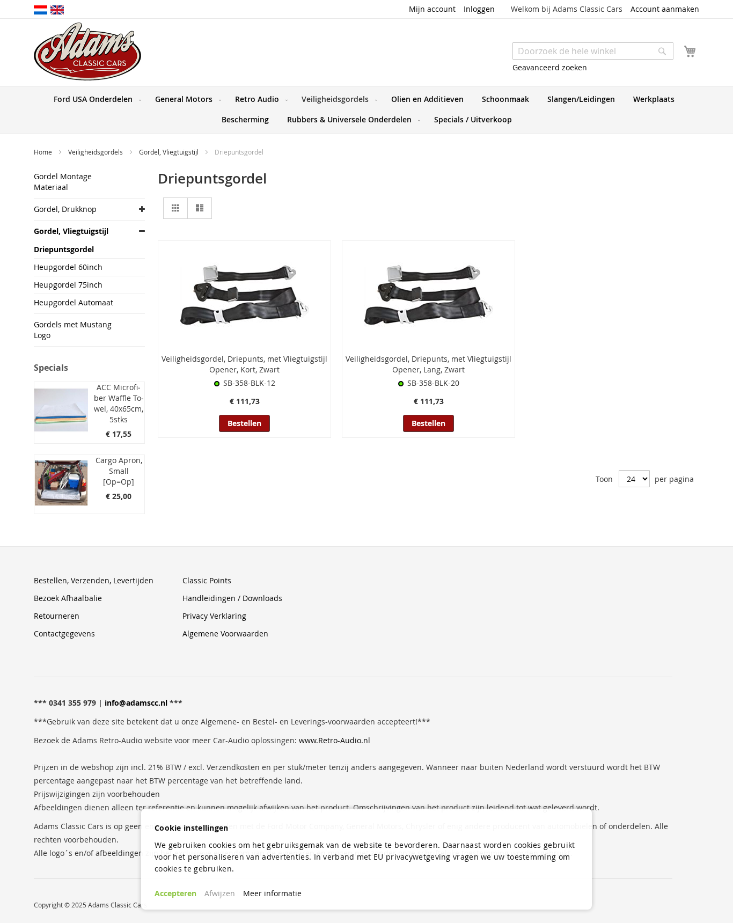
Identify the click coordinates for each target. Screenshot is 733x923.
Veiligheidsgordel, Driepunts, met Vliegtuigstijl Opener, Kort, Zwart (244, 364)
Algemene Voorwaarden (225, 633)
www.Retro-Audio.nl (334, 740)
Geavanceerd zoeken (549, 67)
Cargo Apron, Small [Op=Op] (119, 471)
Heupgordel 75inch (68, 285)
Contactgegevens (64, 633)
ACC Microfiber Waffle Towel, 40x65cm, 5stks (119, 403)
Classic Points (206, 580)
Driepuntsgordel (64, 249)
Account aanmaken (665, 9)
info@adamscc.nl (136, 703)
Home (44, 152)
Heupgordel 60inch (68, 267)
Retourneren (56, 616)
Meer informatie (272, 893)
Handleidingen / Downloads (232, 598)
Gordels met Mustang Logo (73, 329)
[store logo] (87, 51)
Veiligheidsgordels (96, 152)
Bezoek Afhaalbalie (68, 598)
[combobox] (592, 51)
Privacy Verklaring (214, 616)
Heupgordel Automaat (73, 302)
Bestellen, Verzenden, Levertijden (93, 580)
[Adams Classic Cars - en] (57, 9)
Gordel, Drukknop (65, 209)
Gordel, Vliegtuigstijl (169, 152)
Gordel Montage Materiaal (63, 181)
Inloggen (479, 9)
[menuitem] (95, 99)
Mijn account (432, 9)
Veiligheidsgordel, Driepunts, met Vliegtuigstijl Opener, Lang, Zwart (428, 364)
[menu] (366, 110)
